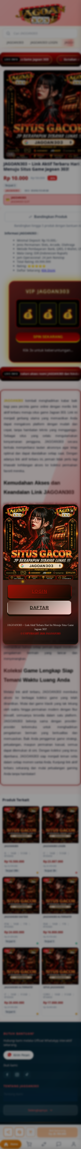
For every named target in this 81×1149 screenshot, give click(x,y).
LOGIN (39, 591)
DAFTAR (39, 607)
